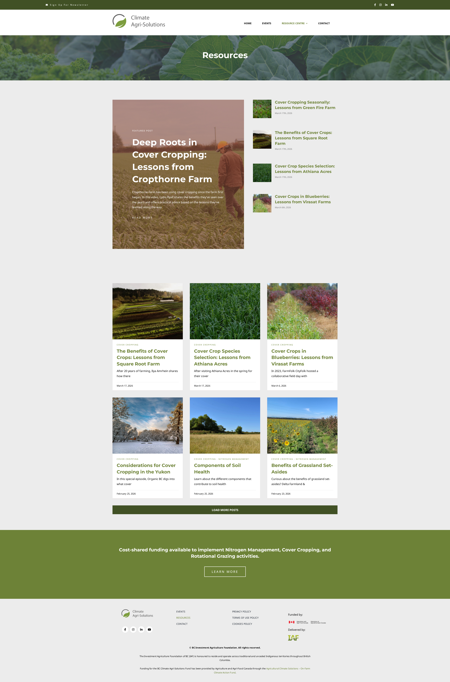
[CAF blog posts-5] (147, 399)
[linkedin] (386, 5)
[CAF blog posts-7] (147, 284)
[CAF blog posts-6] (225, 284)
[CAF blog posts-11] (225, 399)
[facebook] (375, 5)
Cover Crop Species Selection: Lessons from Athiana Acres (222, 357)
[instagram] (380, 5)
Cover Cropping (128, 344)
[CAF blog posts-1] (302, 284)
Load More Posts (225, 510)
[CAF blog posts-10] (302, 399)
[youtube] (392, 5)
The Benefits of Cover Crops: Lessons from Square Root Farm (303, 138)
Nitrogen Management (233, 459)
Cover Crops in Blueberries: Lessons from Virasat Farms (302, 357)
